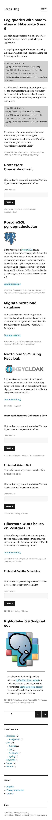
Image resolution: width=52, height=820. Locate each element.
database (43, 700)
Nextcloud (21, 344)
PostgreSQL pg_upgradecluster (20, 224)
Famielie (26, 209)
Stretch (42, 293)
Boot (29, 152)
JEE (10, 749)
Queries (24, 155)
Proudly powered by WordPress (36, 815)
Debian (16, 293)
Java (17, 152)
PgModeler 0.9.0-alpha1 (27, 680)
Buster (9, 293)
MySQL (14, 344)
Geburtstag (39, 455)
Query (29, 155)
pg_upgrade (24, 293)
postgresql (34, 293)
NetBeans (13, 753)
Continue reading (12, 284)
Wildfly (19, 561)
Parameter (15, 155)
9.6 (5, 293)
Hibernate (35, 152)
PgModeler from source (31, 687)
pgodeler (13, 703)
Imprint (10, 786)
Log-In (9, 793)
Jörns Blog (11, 9)
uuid (13, 561)
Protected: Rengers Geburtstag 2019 (25, 415)
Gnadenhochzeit (10, 212)
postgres (7, 561)
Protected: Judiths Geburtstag (22, 571)
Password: (9, 190)
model (6, 703)
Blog (6, 805)
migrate (7, 344)
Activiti (12, 746)
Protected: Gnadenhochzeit (18, 167)
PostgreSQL (27, 250)
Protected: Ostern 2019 (17, 465)
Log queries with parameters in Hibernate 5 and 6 (25, 24)
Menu (44, 9)
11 (44, 290)
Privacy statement (15, 790)
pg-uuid (42, 559)
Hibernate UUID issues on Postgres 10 (24, 526)
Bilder (32, 455)
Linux (29, 290)
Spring (22, 152)
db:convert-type (26, 341)
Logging (7, 155)
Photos (17, 209)
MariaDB (37, 341)
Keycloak (17, 406)
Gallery (17, 455)
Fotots (32, 209)
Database (18, 290)
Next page (45, 717)
